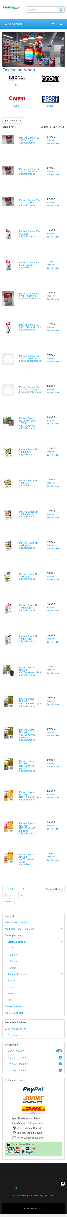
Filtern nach (13, 120)
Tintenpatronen (13, 935)
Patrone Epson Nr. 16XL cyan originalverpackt (28, 483)
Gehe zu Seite (53, 889)
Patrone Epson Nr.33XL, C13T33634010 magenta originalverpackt (27, 828)
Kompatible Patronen (18, 974)
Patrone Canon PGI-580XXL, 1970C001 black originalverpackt (30, 389)
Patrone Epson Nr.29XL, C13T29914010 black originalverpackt (30, 671)
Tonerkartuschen (13, 1006)
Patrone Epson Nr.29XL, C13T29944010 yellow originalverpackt (27, 766)
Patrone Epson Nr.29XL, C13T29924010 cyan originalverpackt (30, 702)
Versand (51, 1195)
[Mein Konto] (61, 23)
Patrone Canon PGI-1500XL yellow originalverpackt (29, 202)
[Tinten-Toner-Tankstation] (11, 8)
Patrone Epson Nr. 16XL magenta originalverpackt (28, 514)
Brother (50, 85)
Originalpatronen (16, 941)
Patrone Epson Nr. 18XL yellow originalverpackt (28, 639)
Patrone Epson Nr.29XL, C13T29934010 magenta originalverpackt (27, 734)
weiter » (8, 901)
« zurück (9, 889)
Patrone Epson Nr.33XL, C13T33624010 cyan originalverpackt (30, 795)
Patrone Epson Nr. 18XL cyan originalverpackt (28, 576)
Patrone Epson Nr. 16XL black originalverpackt (28, 452)
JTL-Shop (39, 1208)
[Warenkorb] (52, 23)
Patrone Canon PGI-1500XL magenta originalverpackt (29, 171)
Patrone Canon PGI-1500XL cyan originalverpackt (29, 140)
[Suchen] (61, 9)
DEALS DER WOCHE (16, 922)
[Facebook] (63, 1183)
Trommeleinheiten (14, 1012)
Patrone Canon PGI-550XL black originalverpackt (29, 265)
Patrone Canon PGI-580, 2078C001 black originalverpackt (30, 327)
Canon (16, 105)
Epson (50, 105)
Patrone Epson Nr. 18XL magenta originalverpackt (28, 607)
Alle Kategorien (15, 23)
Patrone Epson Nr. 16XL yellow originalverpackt (28, 545)
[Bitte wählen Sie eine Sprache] (17, 1187)
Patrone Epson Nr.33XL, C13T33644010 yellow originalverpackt (27, 859)
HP (16, 85)
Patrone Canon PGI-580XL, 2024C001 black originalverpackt (30, 358)
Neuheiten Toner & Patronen (19, 928)
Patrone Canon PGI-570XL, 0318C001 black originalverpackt (30, 296)
